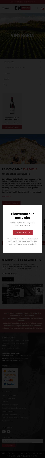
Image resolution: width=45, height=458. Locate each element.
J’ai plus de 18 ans (22, 232)
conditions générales (20, 241)
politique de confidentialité (25, 244)
